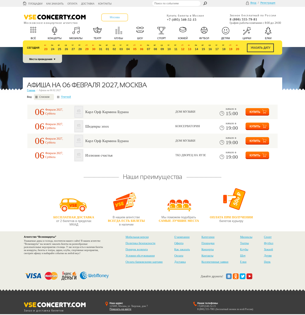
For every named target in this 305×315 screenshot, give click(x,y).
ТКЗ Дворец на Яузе (190, 155)
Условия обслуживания (140, 255)
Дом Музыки (185, 111)
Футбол (268, 243)
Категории (208, 237)
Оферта (178, 243)
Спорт (268, 237)
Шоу (243, 255)
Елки (243, 261)
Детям (268, 255)
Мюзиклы (246, 237)
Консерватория (187, 126)
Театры (244, 243)
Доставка (87, 3)
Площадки (35, 3)
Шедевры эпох (97, 126)
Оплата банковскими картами (144, 261)
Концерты (207, 249)
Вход (253, 2)
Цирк (267, 261)
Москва (115, 17)
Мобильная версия (137, 237)
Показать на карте (120, 309)
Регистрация (267, 2)
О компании (182, 237)
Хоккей (268, 249)
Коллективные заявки (214, 261)
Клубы (244, 249)
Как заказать (55, 3)
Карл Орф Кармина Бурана (107, 112)
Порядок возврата (137, 249)
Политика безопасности (140, 243)
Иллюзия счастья (98, 155)
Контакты (105, 3)
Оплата (72, 3)
